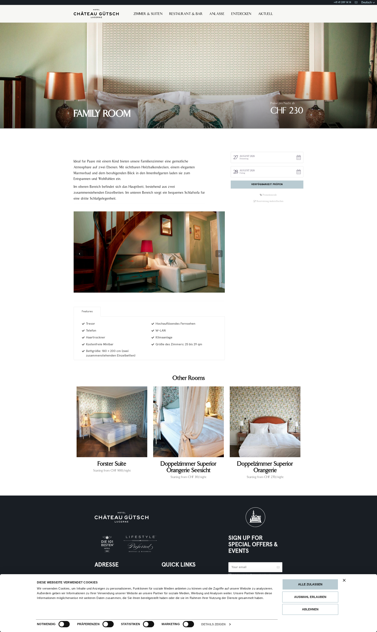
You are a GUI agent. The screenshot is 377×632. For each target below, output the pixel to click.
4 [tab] (149, 290)
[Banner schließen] (344, 580)
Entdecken (241, 14)
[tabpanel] (149, 252)
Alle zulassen (310, 584)
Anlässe (216, 14)
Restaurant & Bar (185, 14)
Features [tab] (87, 311)
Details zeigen (213, 624)
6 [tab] (156, 290)
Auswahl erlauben (310, 597)
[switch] (103, 624)
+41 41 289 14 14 (342, 2)
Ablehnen (310, 609)
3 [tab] (146, 290)
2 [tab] (142, 290)
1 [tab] (138, 290)
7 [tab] (160, 290)
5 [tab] (153, 290)
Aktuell (265, 14)
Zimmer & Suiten (148, 14)
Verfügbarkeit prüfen (267, 184)
